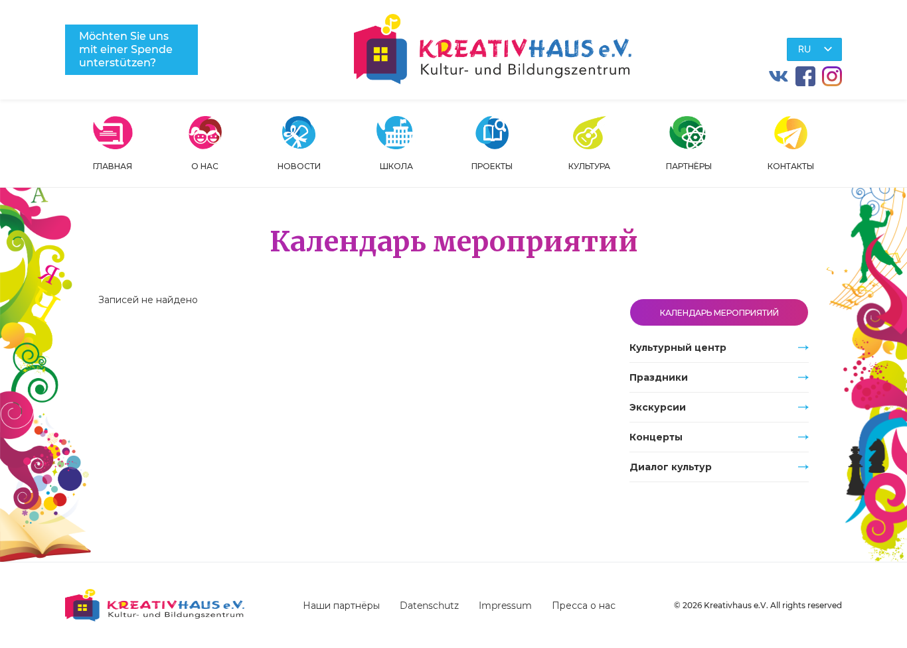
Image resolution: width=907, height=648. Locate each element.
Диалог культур (670, 467)
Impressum (505, 606)
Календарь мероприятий (719, 313)
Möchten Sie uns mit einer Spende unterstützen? (126, 49)
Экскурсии (657, 407)
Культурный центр (677, 348)
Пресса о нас (584, 606)
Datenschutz (429, 606)
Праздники (658, 377)
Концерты (656, 437)
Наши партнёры (341, 606)
